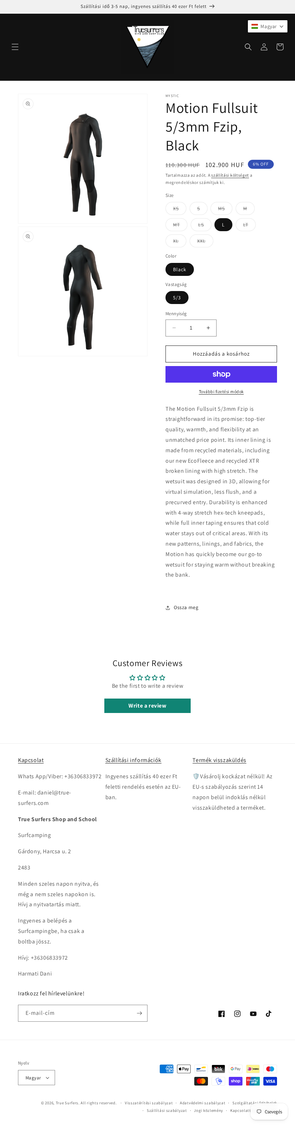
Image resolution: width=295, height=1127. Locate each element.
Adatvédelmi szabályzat (202, 1102)
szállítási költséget (230, 175)
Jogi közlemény (208, 1110)
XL (179, 242)
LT (249, 226)
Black (179, 269)
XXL (205, 242)
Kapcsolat (31, 760)
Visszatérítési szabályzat (149, 1102)
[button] (15, 47)
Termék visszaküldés (219, 760)
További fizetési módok (221, 391)
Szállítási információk (133, 760)
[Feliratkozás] (139, 1013)
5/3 (177, 297)
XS (179, 210)
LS (205, 226)
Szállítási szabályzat (167, 1110)
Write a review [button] (147, 705)
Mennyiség (176, 314)
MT (180, 226)
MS (225, 210)
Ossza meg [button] (186, 607)
